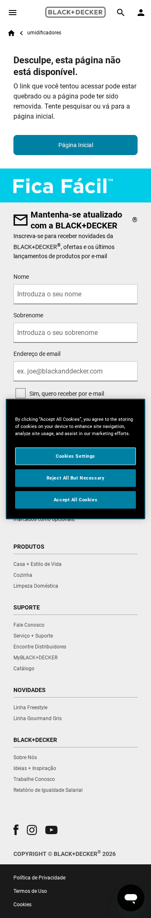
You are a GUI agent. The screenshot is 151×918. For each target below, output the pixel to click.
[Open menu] (12, 12)
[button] (15, 830)
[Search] (121, 12)
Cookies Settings (75, 456)
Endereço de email (36, 353)
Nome (21, 276)
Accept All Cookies (75, 500)
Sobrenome (28, 315)
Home (11, 33)
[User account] (141, 12)
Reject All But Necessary (76, 478)
